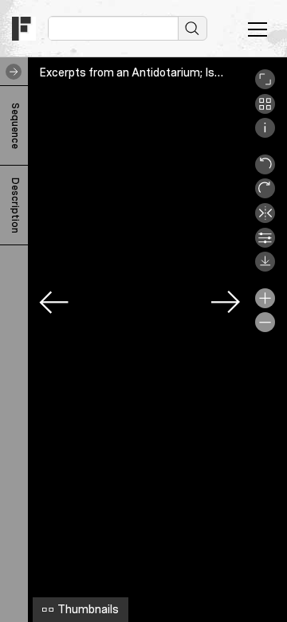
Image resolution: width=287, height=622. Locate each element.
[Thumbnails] (265, 110)
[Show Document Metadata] (265, 133)
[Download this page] (265, 267)
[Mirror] (265, 219)
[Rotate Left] (265, 170)
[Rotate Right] (265, 194)
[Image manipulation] (265, 243)
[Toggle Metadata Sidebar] (10, 72)
